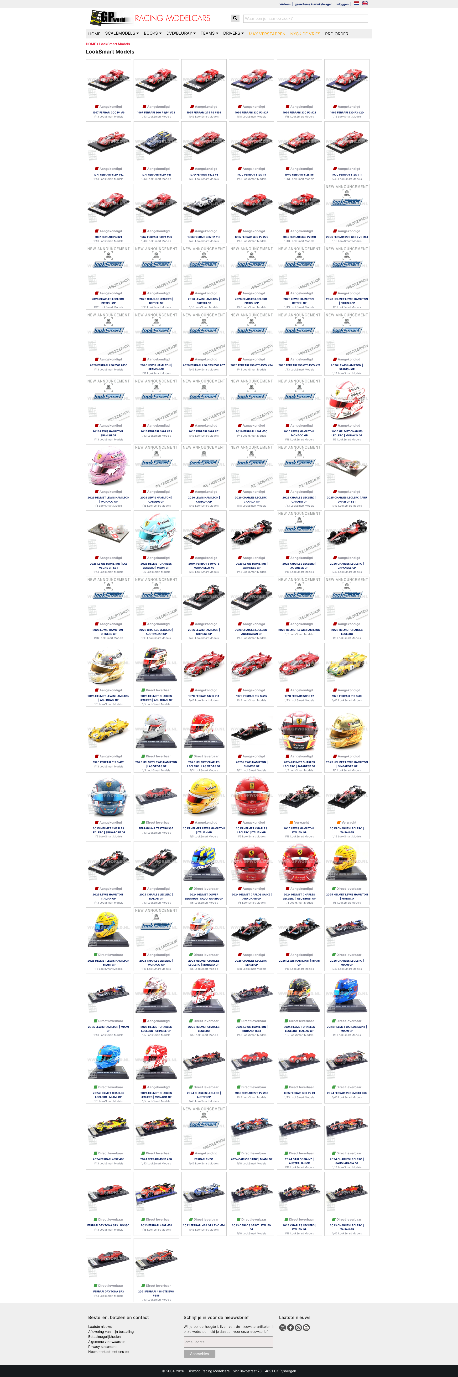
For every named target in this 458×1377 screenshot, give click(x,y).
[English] (365, 4)
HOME (94, 34)
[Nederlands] (356, 4)
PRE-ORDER (336, 34)
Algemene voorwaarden (106, 1341)
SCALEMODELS (120, 33)
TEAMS (208, 33)
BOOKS (151, 33)
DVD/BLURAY (180, 33)
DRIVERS (232, 33)
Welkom (285, 4)
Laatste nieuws (100, 1326)
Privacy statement (102, 1347)
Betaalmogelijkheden (104, 1336)
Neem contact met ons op (108, 1352)
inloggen (343, 4)
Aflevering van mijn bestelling (111, 1331)
